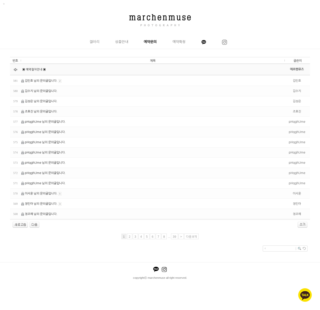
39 (174, 236)
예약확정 (179, 42)
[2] (35, 224)
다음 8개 (191, 236)
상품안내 (121, 42)
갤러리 (94, 42)
